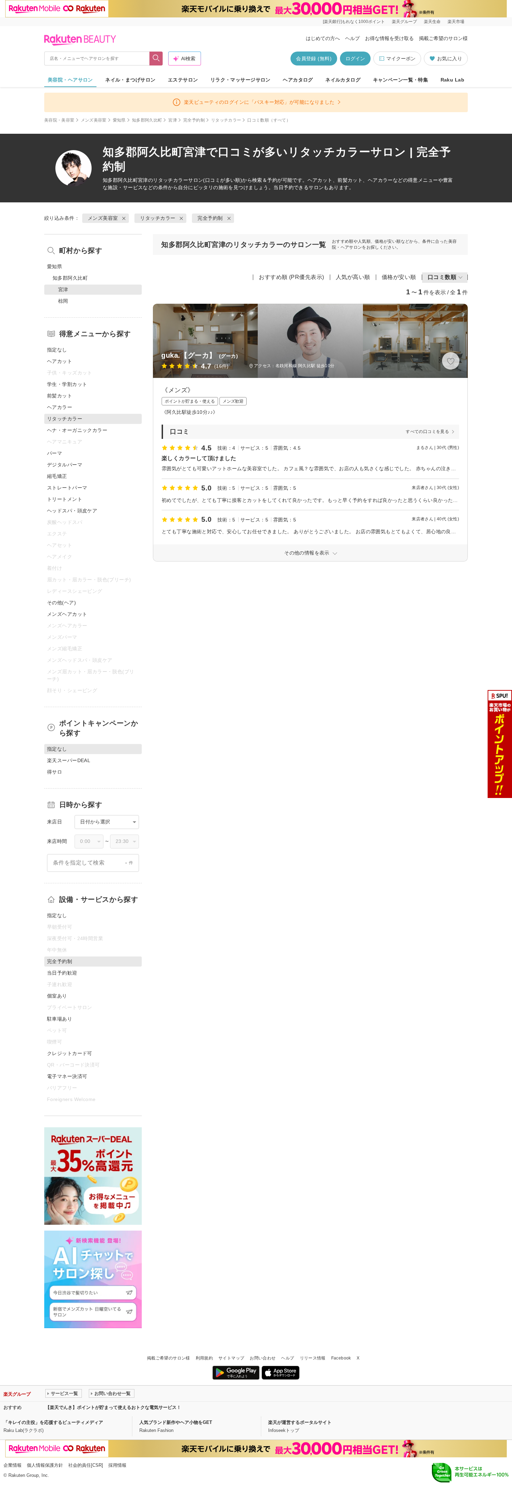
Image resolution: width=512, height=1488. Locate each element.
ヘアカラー (59, 407)
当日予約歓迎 (62, 973)
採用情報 (117, 1465)
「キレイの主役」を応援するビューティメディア (53, 1422)
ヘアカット (59, 361)
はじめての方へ (323, 38)
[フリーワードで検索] (156, 58)
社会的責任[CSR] (85, 1465)
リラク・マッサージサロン (240, 80)
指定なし (57, 349)
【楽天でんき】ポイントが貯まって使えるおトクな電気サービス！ (113, 1407)
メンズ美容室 (94, 120)
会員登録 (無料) (314, 58)
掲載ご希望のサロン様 (443, 38)
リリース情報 (313, 1358)
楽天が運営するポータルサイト (300, 1422)
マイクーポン (401, 58)
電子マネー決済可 (67, 1076)
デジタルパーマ (64, 464)
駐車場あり (59, 1019)
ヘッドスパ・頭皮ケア (72, 510)
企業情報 (12, 1465)
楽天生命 (432, 21)
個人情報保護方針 (45, 1465)
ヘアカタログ (298, 80)
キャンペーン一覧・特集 (400, 80)
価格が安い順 (399, 277)
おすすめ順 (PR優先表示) (291, 277)
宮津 (172, 120)
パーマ (54, 453)
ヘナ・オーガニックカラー (77, 430)
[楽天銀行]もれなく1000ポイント (354, 21)
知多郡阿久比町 (147, 120)
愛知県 (119, 120)
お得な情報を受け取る (389, 38)
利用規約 (204, 1358)
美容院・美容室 (59, 120)
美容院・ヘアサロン (70, 80)
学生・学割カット (67, 384)
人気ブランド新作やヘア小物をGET (175, 1422)
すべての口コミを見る (427, 431)
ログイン (355, 58)
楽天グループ (404, 21)
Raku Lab (452, 80)
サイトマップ (231, 1358)
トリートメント (64, 499)
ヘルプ (352, 38)
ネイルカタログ (342, 80)
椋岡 (63, 301)
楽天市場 (456, 21)
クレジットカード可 (69, 1053)
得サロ (54, 772)
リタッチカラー (226, 120)
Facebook (341, 1358)
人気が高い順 (353, 277)
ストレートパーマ (67, 487)
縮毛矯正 (57, 476)
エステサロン (183, 80)
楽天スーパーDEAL (68, 760)
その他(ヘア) (61, 602)
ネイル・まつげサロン (130, 80)
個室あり (57, 996)
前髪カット (59, 395)
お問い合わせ (263, 1358)
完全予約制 (194, 120)
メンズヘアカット (67, 614)
